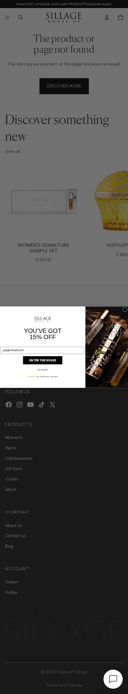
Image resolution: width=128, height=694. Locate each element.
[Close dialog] (125, 309)
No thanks (43, 369)
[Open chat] (113, 679)
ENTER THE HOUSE (42, 360)
